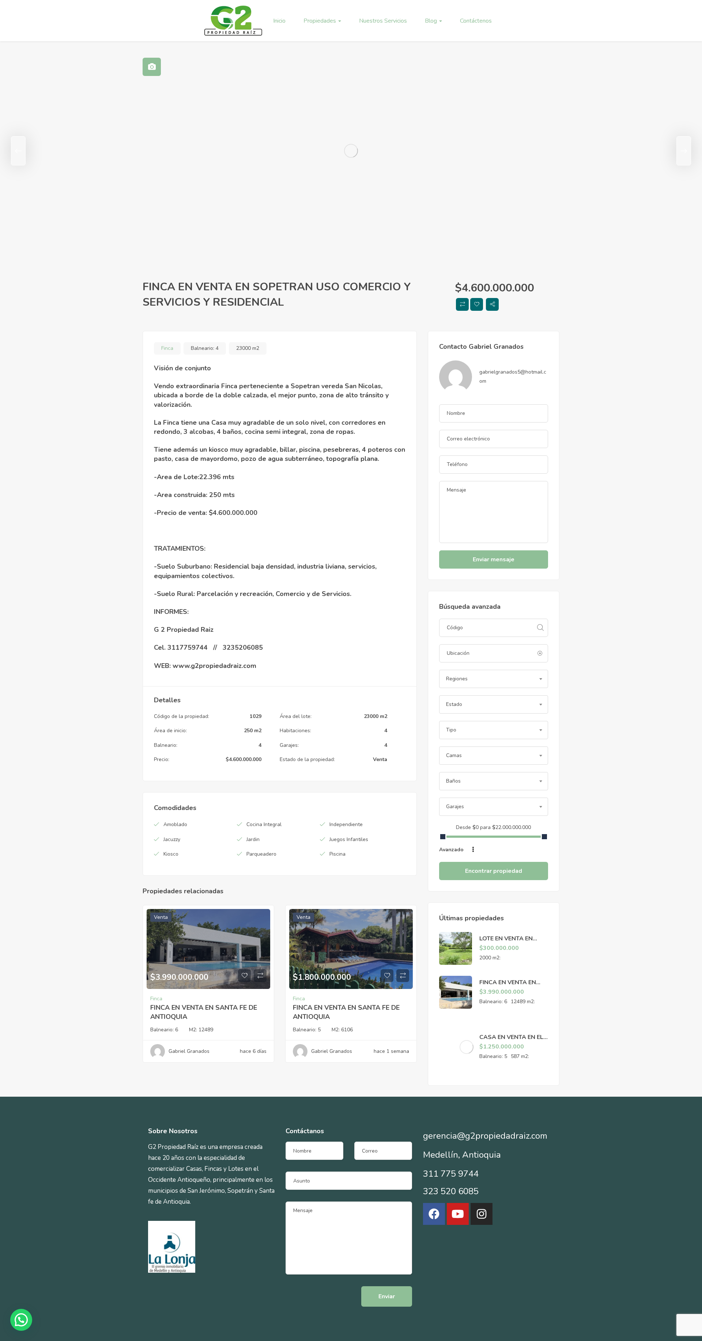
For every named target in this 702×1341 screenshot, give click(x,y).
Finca (167, 348)
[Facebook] (434, 1214)
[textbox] (493, 679)
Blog (431, 21)
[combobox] (493, 679)
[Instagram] (481, 1214)
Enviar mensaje (493, 559)
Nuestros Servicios (383, 21)
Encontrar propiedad (493, 871)
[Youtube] (458, 1214)
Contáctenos (476, 21)
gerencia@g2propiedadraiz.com (485, 1136)
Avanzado (452, 849)
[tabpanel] (351, 150)
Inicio (279, 21)
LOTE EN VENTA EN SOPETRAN (506, 943)
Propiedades (320, 21)
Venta (380, 759)
